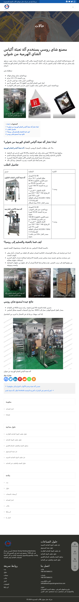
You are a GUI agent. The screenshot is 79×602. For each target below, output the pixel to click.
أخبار (5, 581)
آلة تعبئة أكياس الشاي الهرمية (14, 148)
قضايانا (8, 415)
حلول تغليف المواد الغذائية (14, 440)
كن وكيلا (8, 512)
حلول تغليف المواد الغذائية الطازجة (16, 434)
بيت (7, 482)
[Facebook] (6, 379)
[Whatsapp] (29, 379)
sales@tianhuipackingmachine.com (53, 583)
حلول (7, 488)
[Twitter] (11, 379)
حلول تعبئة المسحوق (47, 548)
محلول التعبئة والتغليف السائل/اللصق (17, 446)
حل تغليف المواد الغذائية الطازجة (51, 551)
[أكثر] (34, 379)
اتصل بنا (8, 518)
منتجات (6, 575)
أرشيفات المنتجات (11, 494)
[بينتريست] (20, 379)
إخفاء (8, 124)
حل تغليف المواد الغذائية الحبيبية (15, 457)
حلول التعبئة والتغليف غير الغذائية (16, 463)
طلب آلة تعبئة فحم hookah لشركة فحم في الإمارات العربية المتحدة (28, 390)
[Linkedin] (15, 379)
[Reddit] (24, 379)
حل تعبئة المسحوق (11, 452)
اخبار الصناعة (10, 409)
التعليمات (6, 584)
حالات (7, 506)
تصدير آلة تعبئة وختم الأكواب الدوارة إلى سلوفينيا (23, 386)
